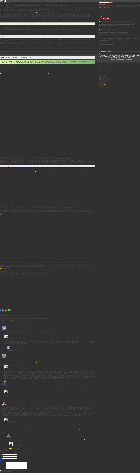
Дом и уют (101, 74)
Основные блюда (102, 76)
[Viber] (6, 310)
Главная (100, 63)
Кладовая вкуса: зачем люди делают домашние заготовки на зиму (111, 45)
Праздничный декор (103, 71)
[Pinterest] (3, 310)
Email (1, 456)
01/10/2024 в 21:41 (5, 405)
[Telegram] (9, 310)
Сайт (1, 458)
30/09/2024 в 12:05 (5, 385)
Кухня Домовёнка (102, 75)
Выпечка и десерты (103, 77)
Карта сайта (101, 86)
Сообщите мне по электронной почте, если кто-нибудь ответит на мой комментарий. (17, 460)
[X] (5, 310)
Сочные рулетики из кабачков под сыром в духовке (109, 49)
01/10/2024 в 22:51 (7, 422)
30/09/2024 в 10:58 (5, 358)
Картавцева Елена (9, 357)
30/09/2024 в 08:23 (5, 330)
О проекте (101, 82)
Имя (1, 454)
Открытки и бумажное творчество (105, 70)
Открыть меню (3, 1)
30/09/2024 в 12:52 (7, 339)
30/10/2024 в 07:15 (10, 350)
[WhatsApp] (8, 310)
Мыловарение (102, 73)
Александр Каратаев (10, 404)
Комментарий (3, 468)
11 (17, 7)
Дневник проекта (102, 81)
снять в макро (76, 168)
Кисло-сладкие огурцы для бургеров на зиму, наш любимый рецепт (112, 46)
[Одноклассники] (2, 310)
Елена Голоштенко (11, 338)
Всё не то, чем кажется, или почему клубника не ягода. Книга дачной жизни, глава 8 (23, 322)
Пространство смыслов (103, 80)
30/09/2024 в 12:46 (7, 369)
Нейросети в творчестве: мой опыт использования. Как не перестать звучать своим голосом (116, 48)
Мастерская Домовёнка (103, 65)
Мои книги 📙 (102, 84)
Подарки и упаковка (103, 67)
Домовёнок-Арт (3, 0)
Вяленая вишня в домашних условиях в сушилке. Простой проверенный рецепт (114, 47)
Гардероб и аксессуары (103, 69)
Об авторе (101, 83)
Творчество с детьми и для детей (105, 72)
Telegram (101, 10)
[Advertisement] (33, 291)
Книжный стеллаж (7, 2)
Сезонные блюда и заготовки (104, 78)
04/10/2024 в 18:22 (12, 446)
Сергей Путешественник (11, 329)
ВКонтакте (101, 9)
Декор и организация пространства (106, 68)
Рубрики (101, 64)
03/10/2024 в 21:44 (10, 437)
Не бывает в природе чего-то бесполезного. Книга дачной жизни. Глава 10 (21, 323)
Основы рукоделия (102, 66)
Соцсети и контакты (103, 85)
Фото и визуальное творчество (105, 79)
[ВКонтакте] (0, 310)
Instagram (101, 11)
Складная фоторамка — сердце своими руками (113, 32)
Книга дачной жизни (4, 271)
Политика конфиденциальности (6, 471)
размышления (5, 311)
